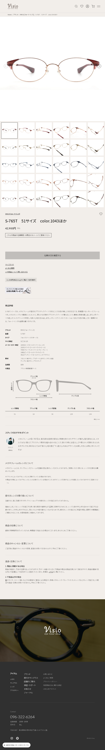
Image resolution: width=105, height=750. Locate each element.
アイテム (13, 673)
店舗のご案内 (29, 681)
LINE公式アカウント (49, 689)
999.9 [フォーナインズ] (27, 15)
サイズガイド (9, 264)
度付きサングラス (31, 677)
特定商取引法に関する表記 (52, 685)
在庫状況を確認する (52, 255)
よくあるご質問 (48, 678)
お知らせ (27, 689)
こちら (51, 572)
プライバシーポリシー (50, 681)
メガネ (12, 679)
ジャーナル (28, 692)
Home (10, 15)
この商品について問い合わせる (16, 272)
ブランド (15, 15)
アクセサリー (14, 690)
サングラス (13, 683)
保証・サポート (30, 685)
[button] (99, 66)
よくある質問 (9, 268)
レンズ (12, 686)
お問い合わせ (47, 674)
